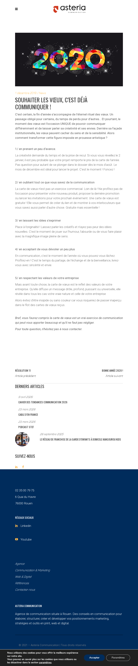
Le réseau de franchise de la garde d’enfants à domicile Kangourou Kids (80, 439)
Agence (19, 564)
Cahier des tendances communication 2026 (42, 402)
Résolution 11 (23, 370)
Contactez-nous (25, 590)
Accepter (94, 657)
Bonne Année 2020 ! (112, 370)
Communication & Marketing (32, 570)
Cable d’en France (28, 414)
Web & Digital (23, 577)
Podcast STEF (26, 427)
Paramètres (118, 657)
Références (22, 583)
